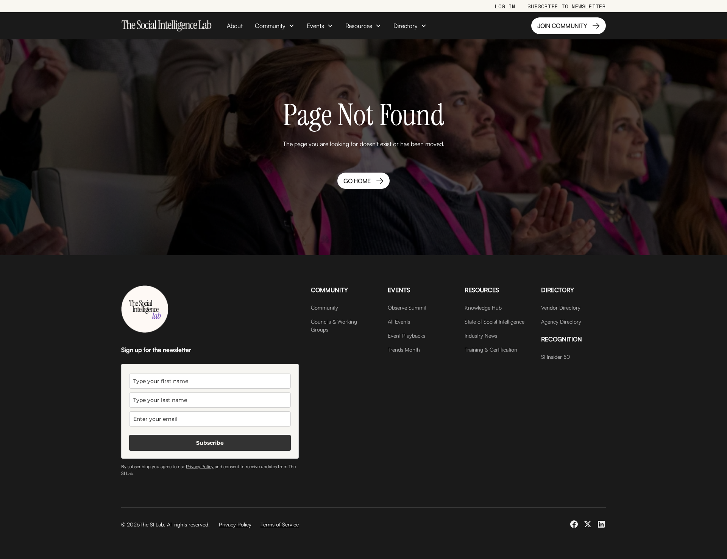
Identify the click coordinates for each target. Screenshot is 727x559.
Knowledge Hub (483, 307)
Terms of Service (280, 524)
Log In (505, 6)
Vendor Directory (560, 307)
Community (324, 307)
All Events (399, 321)
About (235, 26)
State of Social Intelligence (494, 321)
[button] (275, 25)
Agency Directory (561, 321)
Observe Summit (407, 307)
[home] (166, 26)
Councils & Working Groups (334, 325)
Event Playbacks (406, 335)
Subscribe (210, 442)
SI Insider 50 (555, 356)
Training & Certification (491, 349)
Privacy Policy (200, 466)
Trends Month (404, 349)
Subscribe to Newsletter (566, 6)
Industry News (481, 335)
